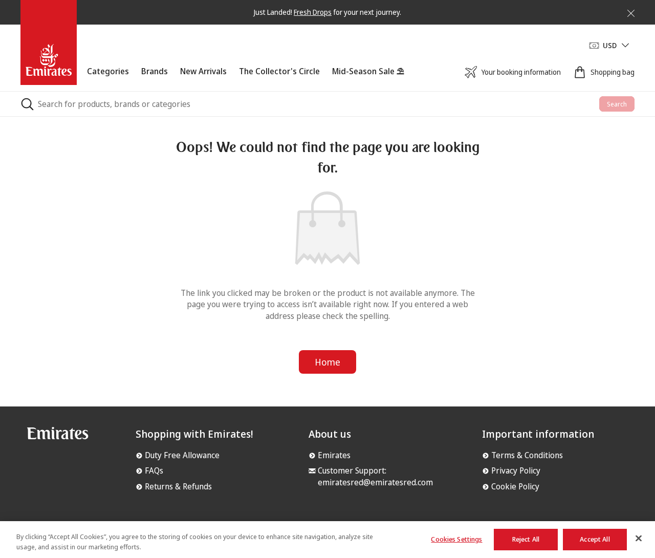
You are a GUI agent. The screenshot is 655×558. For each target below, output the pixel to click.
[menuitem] (108, 78)
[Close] (625, 11)
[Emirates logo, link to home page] (48, 45)
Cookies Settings (456, 539)
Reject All (525, 539)
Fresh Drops (313, 12)
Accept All (594, 539)
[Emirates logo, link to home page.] (57, 437)
